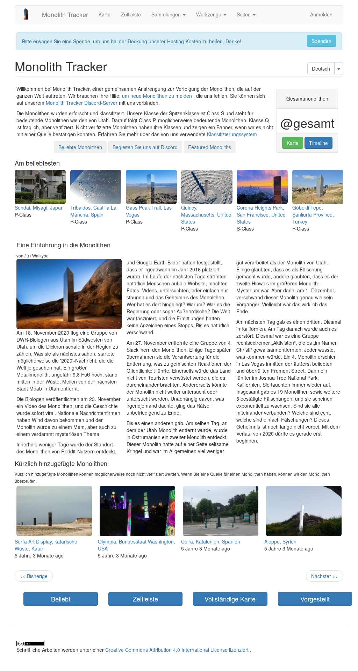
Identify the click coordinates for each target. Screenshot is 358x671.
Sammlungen (166, 14)
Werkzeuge (209, 14)
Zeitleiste (131, 14)
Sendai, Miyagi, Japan (39, 207)
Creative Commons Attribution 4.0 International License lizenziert (177, 649)
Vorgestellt (315, 598)
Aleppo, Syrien (280, 541)
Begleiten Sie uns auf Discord (145, 147)
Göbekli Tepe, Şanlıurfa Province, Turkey (313, 214)
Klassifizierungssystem (232, 134)
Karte (104, 14)
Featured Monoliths (209, 147)
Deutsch (321, 68)
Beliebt (60, 598)
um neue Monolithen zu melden (157, 95)
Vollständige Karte (230, 598)
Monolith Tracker (65, 14)
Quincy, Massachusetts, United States (206, 214)
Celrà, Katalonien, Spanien (210, 541)
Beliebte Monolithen (80, 147)
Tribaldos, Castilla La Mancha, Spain (93, 211)
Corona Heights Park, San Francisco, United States (261, 214)
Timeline (318, 142)
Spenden (321, 40)
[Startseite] (28, 14)
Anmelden (321, 14)
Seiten (244, 14)
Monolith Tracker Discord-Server (81, 102)
